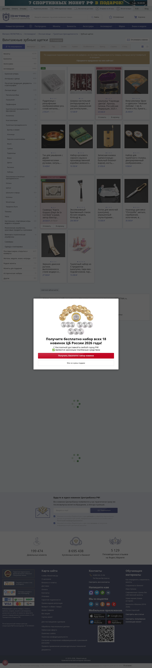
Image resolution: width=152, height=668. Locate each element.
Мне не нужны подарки (76, 363)
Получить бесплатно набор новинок (76, 356)
